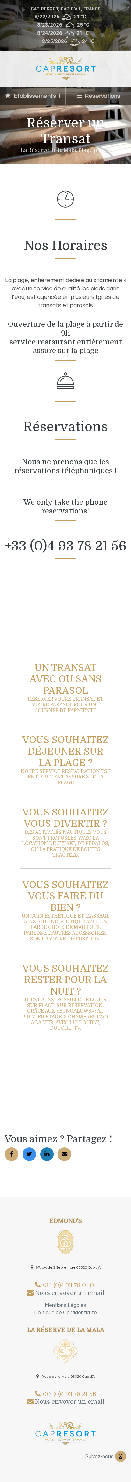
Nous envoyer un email (69, 1293)
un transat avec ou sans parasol (65, 687)
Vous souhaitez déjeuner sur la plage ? (66, 759)
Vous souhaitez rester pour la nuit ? (65, 997)
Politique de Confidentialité (65, 1312)
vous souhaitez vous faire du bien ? (65, 910)
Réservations (101, 96)
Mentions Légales (65, 1305)
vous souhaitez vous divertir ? (65, 832)
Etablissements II (36, 96)
